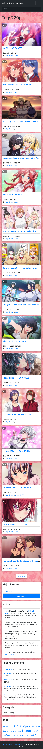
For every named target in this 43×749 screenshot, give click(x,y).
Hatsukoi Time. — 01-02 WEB (16, 524)
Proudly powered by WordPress (12, 744)
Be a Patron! (21, 596)
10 (5, 25)
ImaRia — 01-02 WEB (12, 195)
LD (33, 731)
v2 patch (18, 495)
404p (4, 726)
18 (5, 98)
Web (16, 55)
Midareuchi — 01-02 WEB (14, 341)
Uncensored (20, 735)
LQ (36, 731)
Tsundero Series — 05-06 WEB (17, 414)
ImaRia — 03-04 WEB (12, 48)
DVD (13, 731)
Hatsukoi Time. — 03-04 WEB (16, 451)
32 (5, 281)
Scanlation (10, 735)
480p (9, 726)
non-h (4, 735)
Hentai (11, 55)
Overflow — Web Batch (22, 669)
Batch (30, 726)
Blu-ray (36, 726)
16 (5, 62)
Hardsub (19, 731)
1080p (23, 726)
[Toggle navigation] (38, 3)
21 (5, 245)
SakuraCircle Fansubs (12, 3)
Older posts (21, 576)
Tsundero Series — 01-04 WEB (17, 488)
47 (5, 318)
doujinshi (6, 731)
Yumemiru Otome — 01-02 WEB (17, 85)
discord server (10, 654)
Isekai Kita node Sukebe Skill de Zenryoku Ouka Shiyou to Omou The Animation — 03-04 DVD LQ (21, 688)
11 (5, 208)
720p (6, 55)
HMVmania (8, 591)
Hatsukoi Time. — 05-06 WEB (16, 378)
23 (5, 171)
